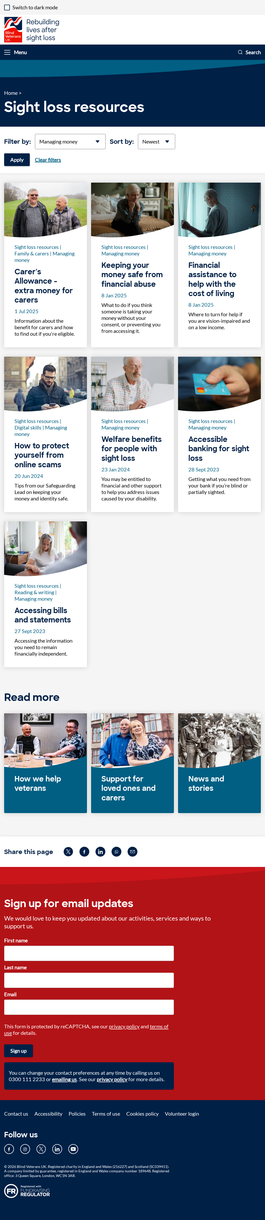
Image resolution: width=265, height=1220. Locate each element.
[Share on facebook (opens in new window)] (84, 852)
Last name (15, 967)
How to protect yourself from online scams (41, 455)
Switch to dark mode (35, 7)
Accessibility (48, 1113)
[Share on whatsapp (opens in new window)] (116, 852)
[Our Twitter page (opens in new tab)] (41, 1149)
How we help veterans (37, 783)
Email (10, 994)
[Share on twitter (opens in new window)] (68, 852)
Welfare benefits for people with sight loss (131, 449)
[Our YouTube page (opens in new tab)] (73, 1149)
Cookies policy (142, 1113)
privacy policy (124, 1026)
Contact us (16, 1113)
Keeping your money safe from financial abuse (132, 275)
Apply (17, 159)
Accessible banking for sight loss (218, 449)
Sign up (18, 1050)
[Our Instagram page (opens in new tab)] (25, 1149)
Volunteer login (182, 1113)
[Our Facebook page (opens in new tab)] (9, 1149)
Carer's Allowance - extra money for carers (43, 286)
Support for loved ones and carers (128, 788)
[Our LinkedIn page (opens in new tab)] (57, 1149)
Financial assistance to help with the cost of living (212, 279)
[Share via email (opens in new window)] (132, 852)
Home (11, 93)
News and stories (206, 783)
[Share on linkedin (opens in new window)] (100, 852)
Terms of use (106, 1113)
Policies (77, 1113)
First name (16, 940)
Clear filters (48, 159)
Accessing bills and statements (42, 615)
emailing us (64, 1079)
